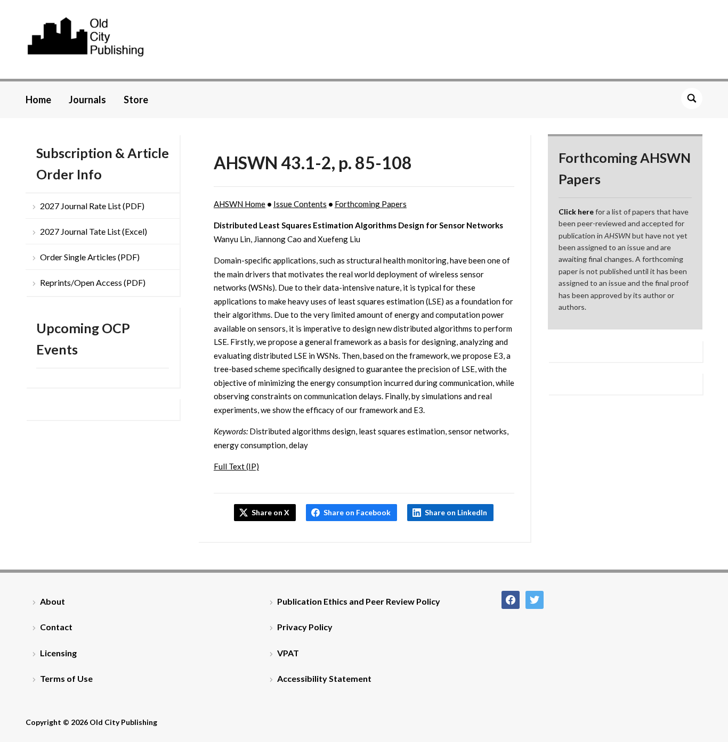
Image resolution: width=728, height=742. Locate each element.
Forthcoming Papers (371, 204)
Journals (87, 99)
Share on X (270, 512)
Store (136, 99)
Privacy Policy (305, 627)
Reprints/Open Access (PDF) (92, 282)
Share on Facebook (357, 512)
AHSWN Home (239, 204)
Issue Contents (300, 204)
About (52, 601)
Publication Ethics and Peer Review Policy (358, 601)
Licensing (58, 653)
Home (38, 99)
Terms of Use (66, 678)
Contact (56, 627)
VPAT (288, 653)
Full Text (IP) (236, 466)
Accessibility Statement (324, 678)
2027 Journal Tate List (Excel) (93, 231)
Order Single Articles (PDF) (90, 257)
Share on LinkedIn (456, 512)
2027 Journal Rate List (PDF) (92, 206)
